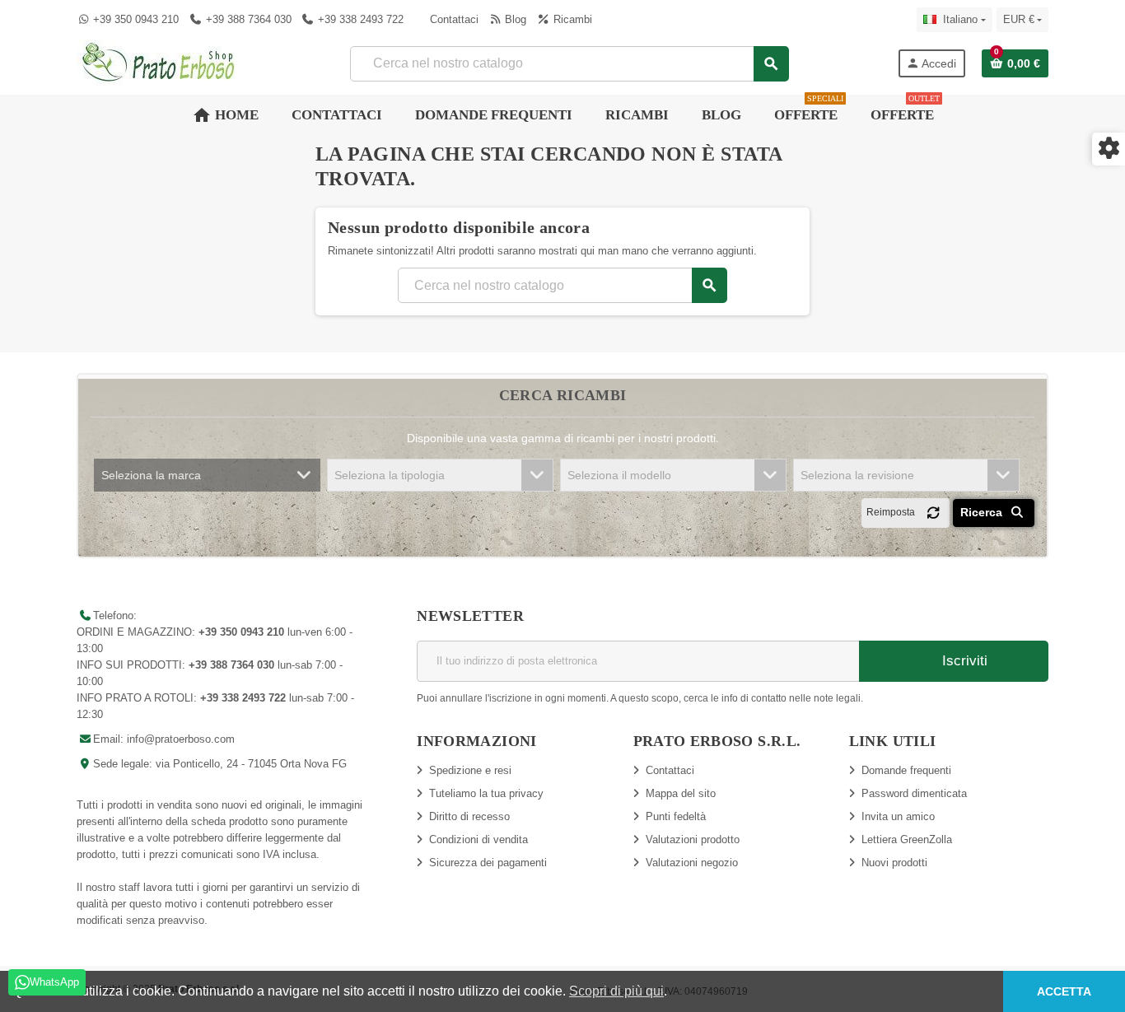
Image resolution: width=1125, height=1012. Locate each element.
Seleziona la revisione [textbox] (857, 475)
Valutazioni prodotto (693, 839)
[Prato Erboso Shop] (159, 62)
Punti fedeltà (676, 816)
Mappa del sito (681, 793)
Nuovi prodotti (894, 862)
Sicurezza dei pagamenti (488, 862)
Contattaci (452, 19)
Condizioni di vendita (478, 839)
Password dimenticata (914, 793)
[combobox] (568, 64)
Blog (514, 19)
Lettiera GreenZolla (906, 839)
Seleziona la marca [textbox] (151, 475)
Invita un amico (898, 816)
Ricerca (983, 512)
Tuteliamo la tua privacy (486, 793)
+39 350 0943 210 (136, 19)
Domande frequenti (906, 770)
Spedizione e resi (470, 770)
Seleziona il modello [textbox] (619, 475)
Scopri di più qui (616, 991)
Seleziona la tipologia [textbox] (389, 475)
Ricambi (570, 19)
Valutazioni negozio (692, 862)
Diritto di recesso (469, 816)
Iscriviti (962, 661)
